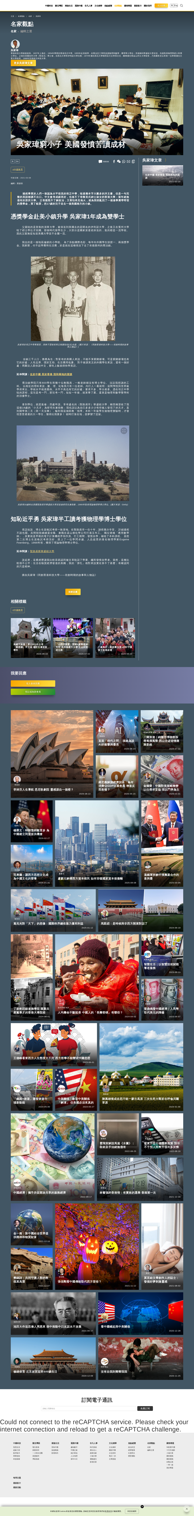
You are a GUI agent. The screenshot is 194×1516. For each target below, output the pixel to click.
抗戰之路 (169, 1462)
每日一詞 (112, 1456)
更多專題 (169, 1468)
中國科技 (49, 6)
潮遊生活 (69, 6)
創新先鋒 (93, 1453)
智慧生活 (16, 1447)
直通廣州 (35, 1456)
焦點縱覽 (108, 6)
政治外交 (131, 1447)
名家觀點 (118, 6)
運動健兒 (93, 1459)
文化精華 (98, 6)
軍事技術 (16, 1456)
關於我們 (148, 6)
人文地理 (74, 1456)
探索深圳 (35, 1450)
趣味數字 (74, 1447)
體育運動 (131, 1456)
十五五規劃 (170, 1450)
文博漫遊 (112, 1459)
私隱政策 (108, 1511)
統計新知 (74, 1453)
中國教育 (18, 169)
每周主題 (17, 1478)
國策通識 (169, 1459)
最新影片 (138, 6)
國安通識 (169, 1456)
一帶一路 (169, 1465)
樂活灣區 (59, 6)
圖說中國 (112, 1450)
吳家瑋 (38, 16)
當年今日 (74, 1459)
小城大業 (169, 1453)
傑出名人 (93, 1450)
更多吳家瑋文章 (23, 62)
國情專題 (128, 6)
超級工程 (16, 1450)
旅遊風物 (55, 1450)
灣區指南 (35, 1459)
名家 (30, 16)
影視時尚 (55, 1453)
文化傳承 (112, 1447)
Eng (175, 5)
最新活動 (17, 1487)
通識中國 (78, 6)
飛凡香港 (27, 641)
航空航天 (16, 1453)
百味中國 (55, 1447)
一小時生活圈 (37, 1453)
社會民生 (131, 1453)
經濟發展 (131, 1450)
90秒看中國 (170, 1447)
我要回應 (72, 592)
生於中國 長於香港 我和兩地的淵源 (51, 374)
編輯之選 (26, 31)
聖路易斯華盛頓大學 (42, 551)
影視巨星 (93, 1462)
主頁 (12, 16)
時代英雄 (93, 1447)
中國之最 (74, 1450)
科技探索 (16, 1459)
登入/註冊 (161, 5)
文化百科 (112, 1453)
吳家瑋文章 (152, 160)
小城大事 (69, 641)
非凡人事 (88, 6)
